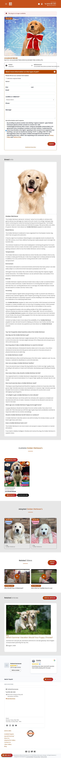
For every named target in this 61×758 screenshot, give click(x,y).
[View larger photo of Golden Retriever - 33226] (27, 463)
